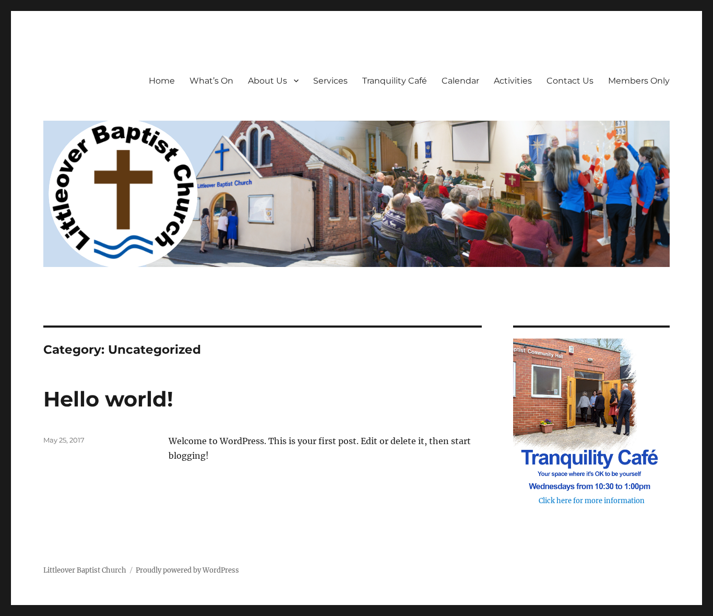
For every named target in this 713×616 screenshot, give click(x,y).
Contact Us (569, 81)
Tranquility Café (394, 81)
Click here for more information (592, 500)
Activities (513, 81)
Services (330, 81)
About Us (267, 81)
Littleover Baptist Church (84, 570)
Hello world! (108, 399)
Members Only (639, 81)
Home (162, 81)
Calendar (460, 81)
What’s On (211, 81)
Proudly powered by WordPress (187, 570)
